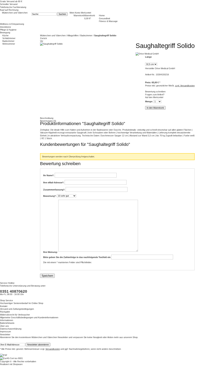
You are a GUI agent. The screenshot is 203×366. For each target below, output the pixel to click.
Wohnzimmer (8, 44)
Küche (5, 35)
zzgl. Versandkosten (185, 85)
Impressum (5, 331)
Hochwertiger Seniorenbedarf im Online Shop (21, 303)
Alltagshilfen (73, 35)
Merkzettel (86, 12)
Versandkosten (52, 349)
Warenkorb (79, 15)
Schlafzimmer (8, 38)
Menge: (149, 101)
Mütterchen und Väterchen (15, 12)
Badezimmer (8, 41)
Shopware (18, 364)
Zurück (43, 38)
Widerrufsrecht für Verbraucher (15, 314)
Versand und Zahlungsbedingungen (17, 309)
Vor (41, 41)
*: (49, 175)
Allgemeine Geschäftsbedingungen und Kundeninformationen (29, 317)
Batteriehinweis (7, 323)
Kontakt (3, 306)
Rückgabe (5, 312)
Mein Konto (75, 12)
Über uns (4, 326)
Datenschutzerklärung (10, 329)
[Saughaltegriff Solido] (51, 44)
